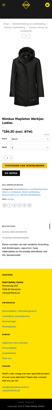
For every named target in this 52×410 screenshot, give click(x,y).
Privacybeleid (9, 347)
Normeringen (9, 321)
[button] (3, 4)
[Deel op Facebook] (9, 205)
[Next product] (23, 36)
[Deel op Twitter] (14, 205)
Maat (4, 147)
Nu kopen (11, 173)
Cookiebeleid (9, 353)
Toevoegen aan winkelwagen (24, 165)
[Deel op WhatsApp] (4, 205)
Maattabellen (9, 326)
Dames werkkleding (14, 27)
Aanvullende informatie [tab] (14, 232)
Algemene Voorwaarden (15, 342)
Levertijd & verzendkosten (16, 316)
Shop (6, 23)
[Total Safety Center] (26, 5)
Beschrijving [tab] (8, 226)
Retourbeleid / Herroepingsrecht (19, 311)
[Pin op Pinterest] (24, 205)
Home (21, 402)
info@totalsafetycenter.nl (16, 387)
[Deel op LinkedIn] (29, 205)
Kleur (4, 139)
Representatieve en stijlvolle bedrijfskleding (21, 195)
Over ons (7, 358)
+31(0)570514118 (11, 390)
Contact (29, 402)
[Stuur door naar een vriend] (19, 205)
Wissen (47, 135)
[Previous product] (28, 36)
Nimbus (10, 199)
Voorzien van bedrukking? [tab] (15, 238)
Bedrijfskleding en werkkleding (29, 23)
